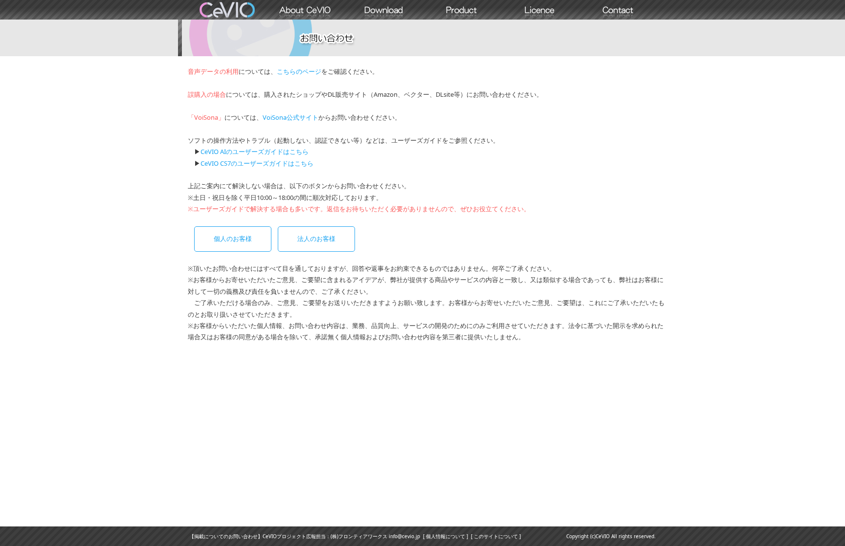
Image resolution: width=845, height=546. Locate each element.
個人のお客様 (233, 238)
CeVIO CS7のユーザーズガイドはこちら (256, 163)
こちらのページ (299, 71)
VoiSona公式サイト (290, 117)
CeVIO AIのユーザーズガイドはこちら (254, 151)
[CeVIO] (227, 10)
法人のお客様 (316, 238)
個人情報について (445, 536)
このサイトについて (496, 536)
